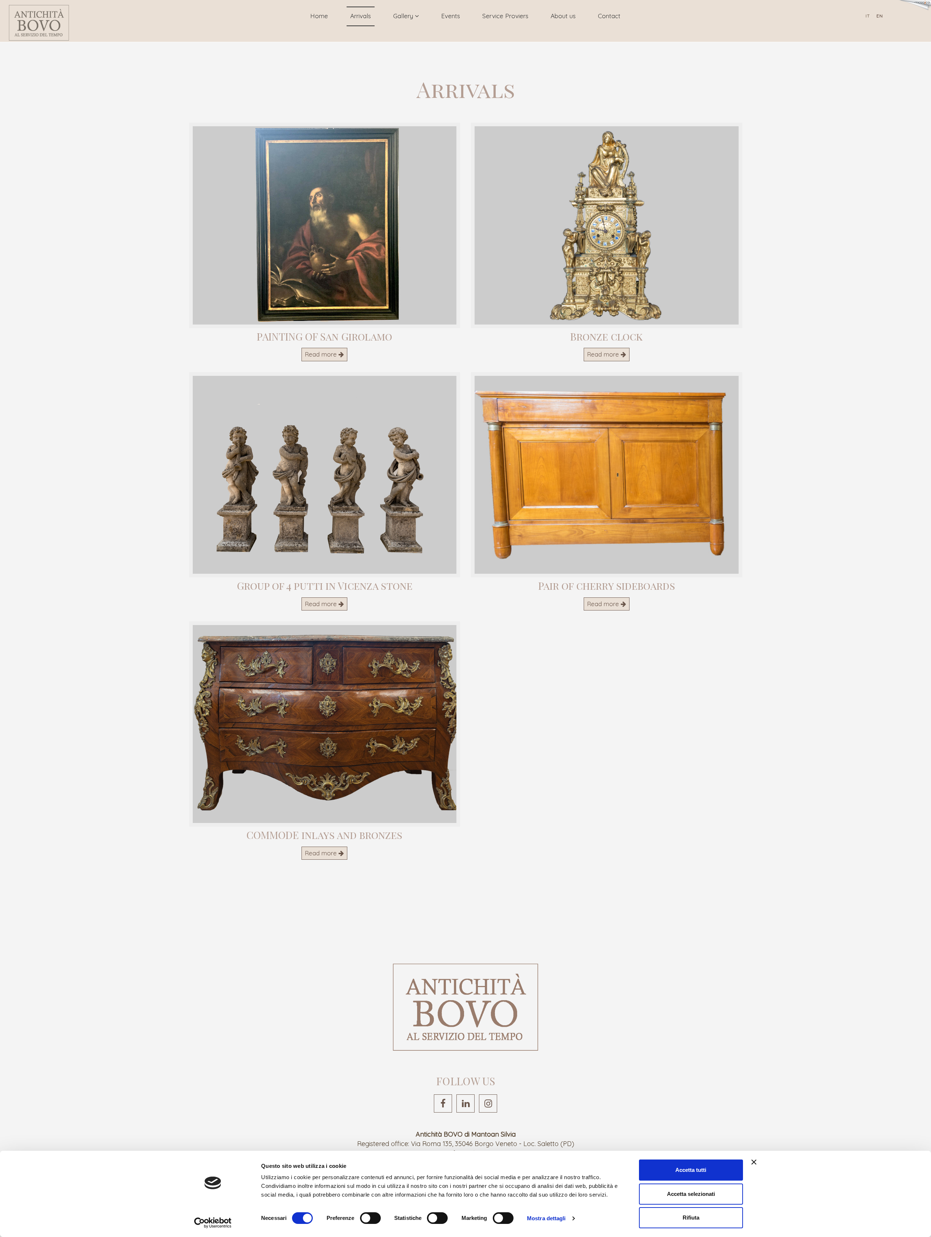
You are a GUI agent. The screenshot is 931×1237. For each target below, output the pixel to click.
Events (450, 16)
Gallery (404, 16)
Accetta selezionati (691, 1194)
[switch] (370, 1218)
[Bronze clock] (606, 225)
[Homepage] (39, 23)
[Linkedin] (465, 1103)
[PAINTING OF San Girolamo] (324, 225)
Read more (322, 354)
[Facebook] (443, 1103)
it (868, 16)
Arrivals (360, 16)
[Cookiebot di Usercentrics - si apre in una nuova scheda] (213, 1222)
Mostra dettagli (546, 1218)
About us (563, 16)
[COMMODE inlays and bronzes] (324, 724)
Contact (609, 16)
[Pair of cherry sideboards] (606, 475)
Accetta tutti (690, 1170)
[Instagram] (488, 1103)
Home (319, 16)
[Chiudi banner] (753, 1162)
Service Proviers (505, 16)
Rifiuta (691, 1217)
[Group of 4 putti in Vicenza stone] (324, 474)
